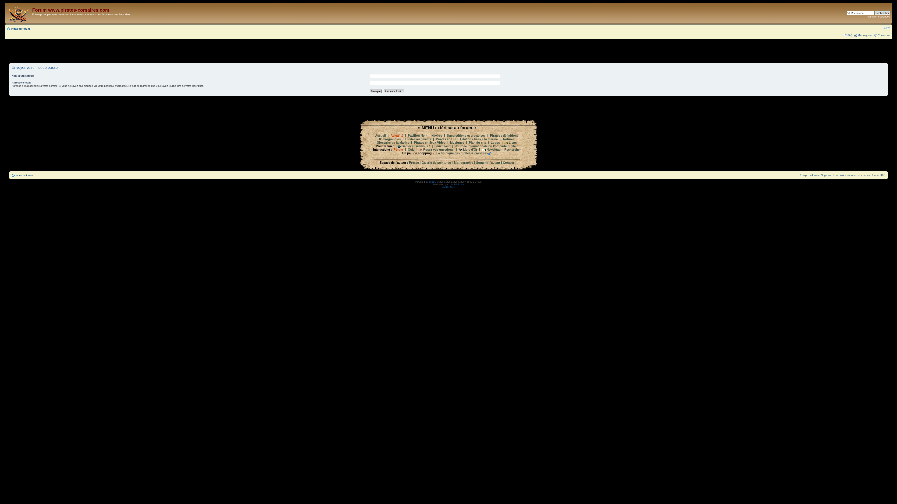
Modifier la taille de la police (886, 28)
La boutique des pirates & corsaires (462, 153)
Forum (398, 149)
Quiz (411, 149)
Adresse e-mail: (21, 82)
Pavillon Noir (417, 135)
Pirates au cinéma (418, 139)
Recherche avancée (878, 16)
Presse (414, 162)
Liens (513, 142)
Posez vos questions (438, 149)
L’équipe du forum (809, 175)
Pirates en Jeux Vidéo (429, 142)
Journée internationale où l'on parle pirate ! (486, 146)
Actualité (397, 135)
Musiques (457, 142)
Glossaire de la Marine (393, 142)
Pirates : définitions (504, 135)
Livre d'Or (470, 149)
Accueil (380, 135)
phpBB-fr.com (457, 184)
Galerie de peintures (436, 162)
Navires (436, 135)
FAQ (850, 35)
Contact (508, 162)
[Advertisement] (448, 50)
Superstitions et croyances (466, 135)
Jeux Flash (442, 146)
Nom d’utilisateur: (23, 75)
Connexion (884, 35)
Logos (495, 142)
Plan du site (477, 142)
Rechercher (512, 149)
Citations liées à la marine (479, 139)
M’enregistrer (865, 35)
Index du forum (20, 28)
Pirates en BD (446, 139)
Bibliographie (463, 162)
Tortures (508, 139)
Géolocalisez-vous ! (416, 146)
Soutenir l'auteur (488, 162)
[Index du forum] (19, 13)
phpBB (432, 182)
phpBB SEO (448, 187)
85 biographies (390, 139)
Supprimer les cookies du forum (839, 175)
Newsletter (494, 149)
